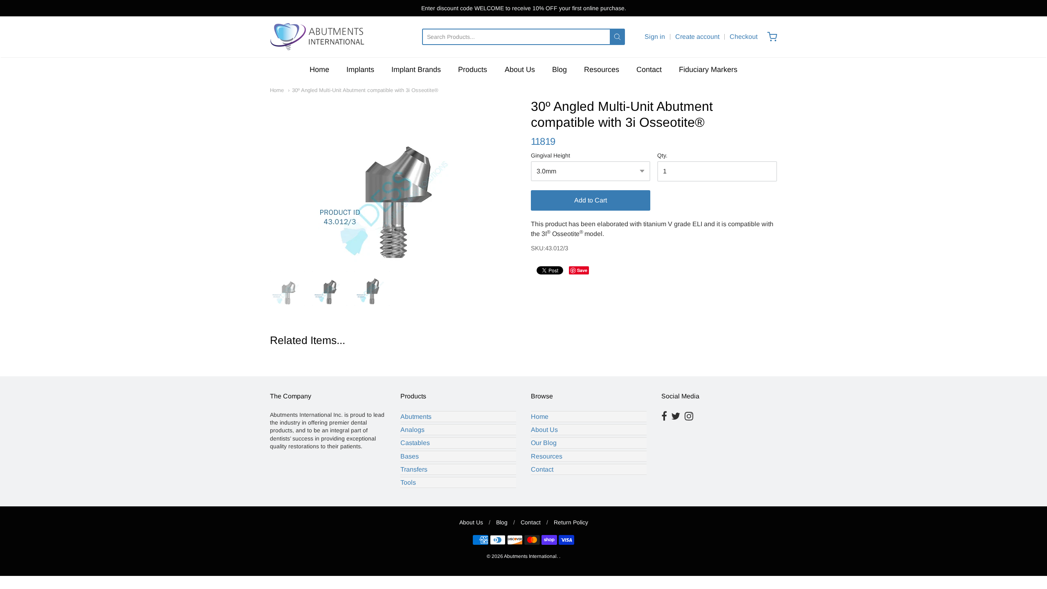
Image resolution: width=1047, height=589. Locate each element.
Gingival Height (550, 156)
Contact (649, 69)
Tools (408, 482)
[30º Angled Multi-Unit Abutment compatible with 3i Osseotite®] (393, 180)
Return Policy (571, 522)
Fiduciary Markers (708, 69)
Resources (601, 69)
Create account (697, 36)
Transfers (413, 469)
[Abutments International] (318, 36)
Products (472, 69)
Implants (360, 69)
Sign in (655, 36)
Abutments (415, 416)
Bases (409, 456)
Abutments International (530, 556)
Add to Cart (590, 200)
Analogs (412, 429)
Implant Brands (416, 69)
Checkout (743, 36)
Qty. (662, 156)
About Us (520, 69)
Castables (415, 442)
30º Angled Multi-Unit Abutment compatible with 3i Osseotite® (365, 90)
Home (319, 69)
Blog (559, 69)
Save (582, 270)
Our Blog (544, 442)
